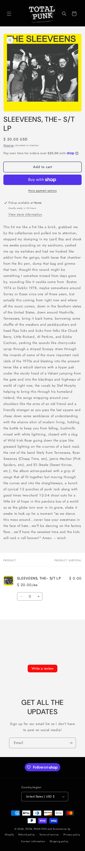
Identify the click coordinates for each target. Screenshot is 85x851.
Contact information (33, 841)
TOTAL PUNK (33, 829)
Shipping (8, 145)
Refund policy (26, 834)
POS (44, 829)
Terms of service (49, 834)
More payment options (42, 191)
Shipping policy (59, 841)
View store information (25, 214)
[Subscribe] (71, 743)
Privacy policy (71, 834)
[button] (9, 14)
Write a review (42, 668)
